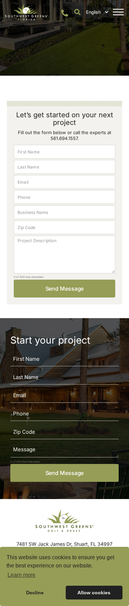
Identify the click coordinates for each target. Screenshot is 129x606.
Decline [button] (35, 592)
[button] (77, 12)
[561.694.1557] (64, 13)
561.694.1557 (64, 138)
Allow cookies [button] (93, 592)
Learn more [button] (21, 575)
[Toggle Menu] (118, 12)
